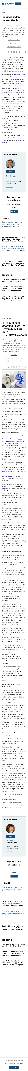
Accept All (14, 1067)
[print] (25, 52)
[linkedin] (11, 52)
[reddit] (17, 52)
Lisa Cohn (14, 355)
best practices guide (18, 74)
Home (3, 12)
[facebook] (8, 52)
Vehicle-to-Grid (6, 318)
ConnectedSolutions (9, 476)
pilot (3, 471)
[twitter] (14, 52)
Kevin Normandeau (14, 40)
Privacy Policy (19, 1063)
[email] (19, 52)
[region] (14, 1064)
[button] (3, 4)
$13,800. (23, 649)
